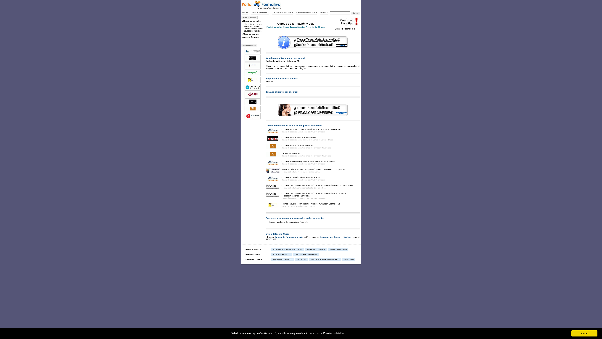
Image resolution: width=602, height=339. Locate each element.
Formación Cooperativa (253, 26)
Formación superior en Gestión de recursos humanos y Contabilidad (311, 204)
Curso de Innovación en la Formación (298, 145)
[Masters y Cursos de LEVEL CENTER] (252, 54)
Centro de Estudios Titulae (323, 140)
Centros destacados (306, 12)
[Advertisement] (324, 5)
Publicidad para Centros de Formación (287, 249)
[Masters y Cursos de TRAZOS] (252, 105)
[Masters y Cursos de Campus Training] (252, 76)
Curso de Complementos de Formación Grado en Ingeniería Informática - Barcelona (317, 185)
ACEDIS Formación (317, 132)
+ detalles (338, 333)
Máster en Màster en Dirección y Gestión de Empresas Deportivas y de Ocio (314, 169)
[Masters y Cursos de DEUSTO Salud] (252, 90)
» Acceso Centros (250, 37)
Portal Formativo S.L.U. (282, 254)
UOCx (312, 206)
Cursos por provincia (282, 12)
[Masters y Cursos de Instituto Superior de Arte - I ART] (252, 61)
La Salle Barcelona (318, 188)
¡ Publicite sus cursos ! (252, 24)
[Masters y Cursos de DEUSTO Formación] (252, 119)
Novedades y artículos (252, 31)
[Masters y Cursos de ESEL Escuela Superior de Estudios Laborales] (252, 97)
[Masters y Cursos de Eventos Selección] (252, 69)
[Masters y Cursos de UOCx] (252, 83)
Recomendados (249, 45)
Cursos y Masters (260, 12)
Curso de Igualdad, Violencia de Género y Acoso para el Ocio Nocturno (312, 129)
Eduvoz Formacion (345, 28)
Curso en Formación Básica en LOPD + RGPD (301, 177)
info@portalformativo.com (282, 259)
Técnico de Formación (291, 153)
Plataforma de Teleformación (306, 254)
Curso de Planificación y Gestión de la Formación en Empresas (308, 161)
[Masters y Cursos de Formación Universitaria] (252, 112)
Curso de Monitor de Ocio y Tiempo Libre (299, 137)
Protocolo (304, 222)
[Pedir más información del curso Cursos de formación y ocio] (313, 48)
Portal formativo (249, 18)
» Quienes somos (250, 34)
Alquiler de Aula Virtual (253, 29)
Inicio (245, 12)
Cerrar (584, 333)
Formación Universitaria (322, 148)
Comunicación (291, 222)
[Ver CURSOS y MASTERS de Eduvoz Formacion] (345, 26)
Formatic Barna (313, 172)
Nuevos (324, 12)
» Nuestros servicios (251, 21)
